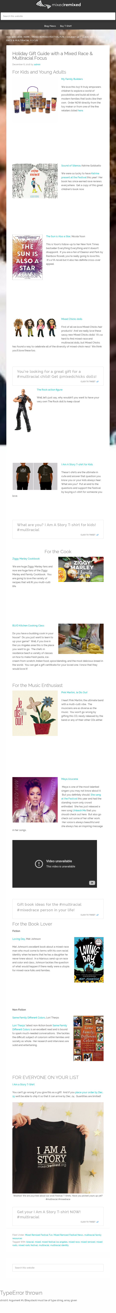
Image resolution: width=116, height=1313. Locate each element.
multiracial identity (59, 1245)
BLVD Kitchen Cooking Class (28, 625)
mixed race (74, 1242)
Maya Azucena (69, 779)
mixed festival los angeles (55, 1242)
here (80, 110)
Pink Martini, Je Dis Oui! (74, 692)
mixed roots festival (28, 1245)
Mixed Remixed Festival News (68, 1235)
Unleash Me (79, 810)
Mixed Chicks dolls (71, 319)
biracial (30, 1242)
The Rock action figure (49, 389)
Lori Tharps (18, 1025)
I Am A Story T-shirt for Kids (77, 464)
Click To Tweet (88, 381)
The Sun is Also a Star (58, 236)
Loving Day (18, 938)
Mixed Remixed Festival (58, 4)
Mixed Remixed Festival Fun (39, 1235)
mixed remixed (88, 1242)
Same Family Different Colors (28, 1017)
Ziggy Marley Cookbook (26, 558)
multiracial (44, 1245)
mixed (38, 1242)
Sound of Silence (71, 165)
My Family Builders (72, 79)
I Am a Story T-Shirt (23, 1084)
